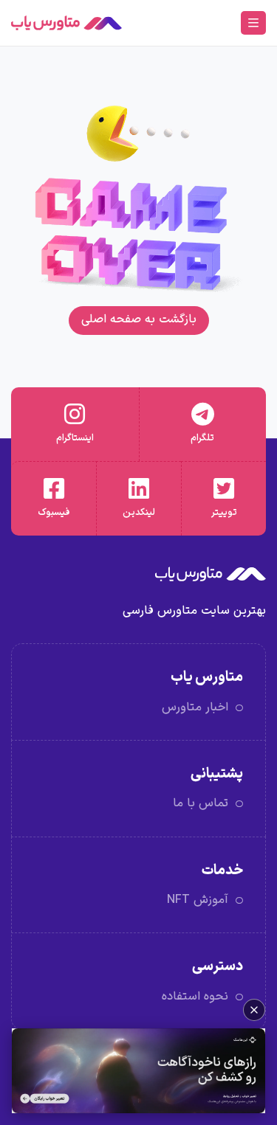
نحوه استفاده (195, 996)
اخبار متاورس (195, 707)
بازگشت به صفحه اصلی (138, 319)
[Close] (254, 1010)
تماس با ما (200, 803)
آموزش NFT (197, 900)
